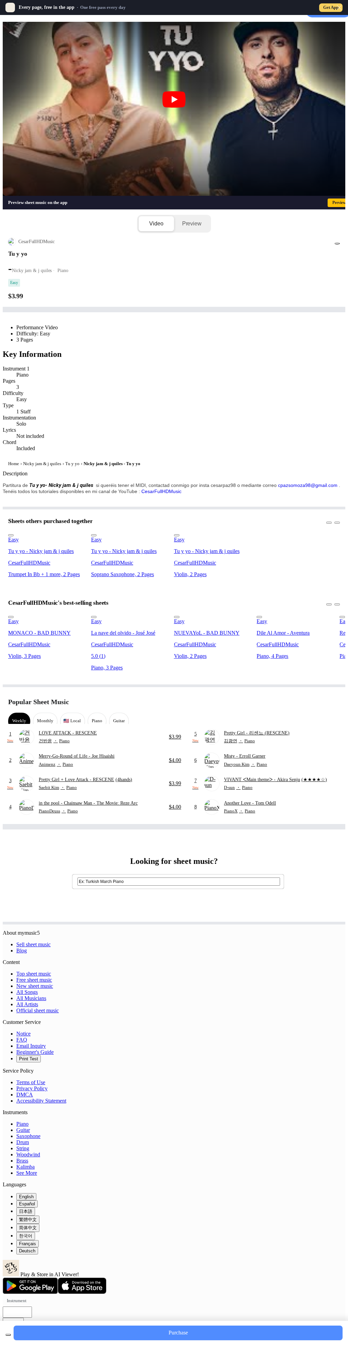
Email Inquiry (31, 1046)
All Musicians (31, 998)
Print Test (28, 1058)
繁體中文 (28, 1219)
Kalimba (25, 1167)
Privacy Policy (32, 1088)
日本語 (25, 1211)
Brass (22, 1161)
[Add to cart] (8, 1335)
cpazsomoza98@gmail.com (307, 485)
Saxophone (28, 1136)
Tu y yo (72, 463)
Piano (22, 1124)
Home (13, 463)
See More (26, 1173)
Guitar (23, 1130)
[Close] (339, 7)
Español (27, 1203)
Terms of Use (30, 1082)
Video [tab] (156, 223)
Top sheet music (33, 974)
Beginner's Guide (35, 1052)
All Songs (27, 992)
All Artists (27, 1004)
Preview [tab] (192, 223)
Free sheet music (34, 980)
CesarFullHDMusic (161, 491)
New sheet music (34, 986)
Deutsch (27, 1250)
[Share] (337, 243)
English (26, 1196)
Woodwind (28, 1154)
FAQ (21, 1040)
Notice (23, 1034)
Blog (21, 950)
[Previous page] (322, 702)
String (22, 1148)
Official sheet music (37, 1010)
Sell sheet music (33, 944)
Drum (22, 1142)
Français (27, 1243)
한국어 (25, 1235)
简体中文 (28, 1227)
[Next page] (334, 702)
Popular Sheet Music (38, 702)
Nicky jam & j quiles (42, 463)
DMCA (24, 1094)
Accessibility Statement (41, 1101)
